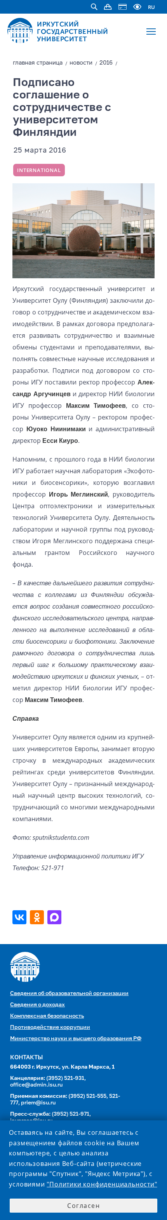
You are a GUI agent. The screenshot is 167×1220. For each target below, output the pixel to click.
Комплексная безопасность (47, 1016)
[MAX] (55, 917)
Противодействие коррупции (50, 1027)
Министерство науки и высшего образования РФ (75, 1038)
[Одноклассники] (38, 917)
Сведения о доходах (37, 1005)
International (39, 170)
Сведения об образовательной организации (69, 993)
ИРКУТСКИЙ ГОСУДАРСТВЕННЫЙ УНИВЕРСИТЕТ (72, 31)
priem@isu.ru (38, 1103)
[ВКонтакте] (20, 917)
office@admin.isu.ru (36, 1085)
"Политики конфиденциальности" (102, 1184)
